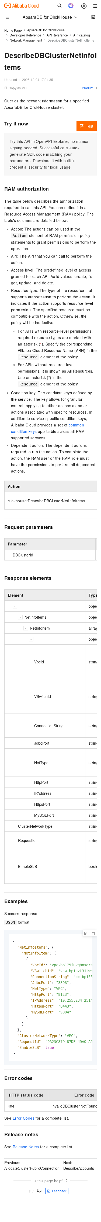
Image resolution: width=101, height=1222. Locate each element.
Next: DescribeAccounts (78, 1165)
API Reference (57, 35)
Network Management (26, 40)
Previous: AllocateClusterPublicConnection (32, 1165)
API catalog (81, 35)
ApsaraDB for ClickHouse (46, 30)
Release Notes (26, 1146)
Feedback (59, 1190)
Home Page (13, 30)
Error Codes (23, 1118)
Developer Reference (25, 35)
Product (87, 88)
